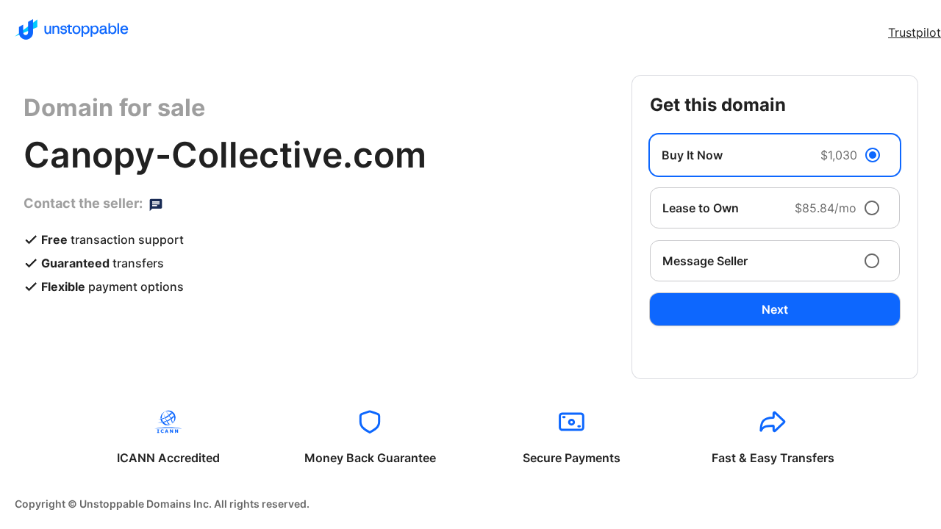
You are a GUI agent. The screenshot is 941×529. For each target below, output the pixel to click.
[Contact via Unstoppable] (156, 203)
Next (775, 309)
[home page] (72, 29)
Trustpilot (914, 32)
